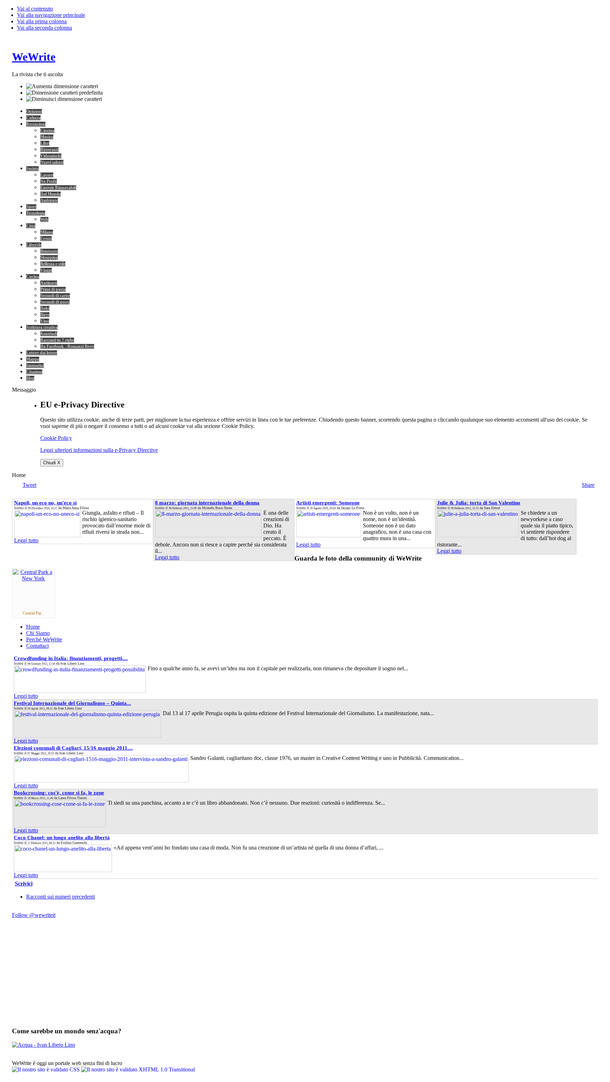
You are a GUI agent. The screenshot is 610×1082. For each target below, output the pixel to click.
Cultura (33, 117)
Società (32, 168)
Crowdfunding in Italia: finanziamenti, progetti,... (71, 658)
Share (588, 485)
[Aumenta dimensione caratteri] (62, 86)
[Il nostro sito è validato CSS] (46, 1069)
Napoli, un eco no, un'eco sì (45, 503)
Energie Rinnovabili (58, 187)
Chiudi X (51, 462)
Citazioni (34, 371)
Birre (44, 314)
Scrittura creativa (42, 327)
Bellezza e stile (52, 263)
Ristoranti (49, 149)
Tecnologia (35, 213)
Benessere (49, 251)
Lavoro (46, 175)
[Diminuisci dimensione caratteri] (64, 99)
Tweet (29, 485)
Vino (44, 321)
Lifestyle (33, 244)
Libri (44, 143)
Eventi (46, 238)
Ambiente (49, 200)
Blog (30, 378)
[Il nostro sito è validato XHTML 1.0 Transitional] (138, 1069)
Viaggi (46, 270)
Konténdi (48, 333)
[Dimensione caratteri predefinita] (64, 93)
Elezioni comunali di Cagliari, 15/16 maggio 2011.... (73, 748)
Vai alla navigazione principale (51, 15)
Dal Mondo (50, 194)
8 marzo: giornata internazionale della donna (207, 503)
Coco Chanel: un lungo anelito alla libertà (62, 837)
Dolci (44, 308)
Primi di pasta (53, 289)
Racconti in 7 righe (57, 340)
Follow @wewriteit (33, 915)
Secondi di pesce (55, 302)
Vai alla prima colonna (42, 21)
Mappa (32, 359)
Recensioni (36, 124)
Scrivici (23, 884)
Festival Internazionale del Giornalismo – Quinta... (72, 703)
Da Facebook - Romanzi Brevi (67, 346)
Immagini (35, 365)
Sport (31, 206)
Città (30, 225)
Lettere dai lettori (41, 352)
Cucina (32, 276)
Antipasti (48, 282)
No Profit (48, 181)
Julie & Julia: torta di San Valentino (478, 503)
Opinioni (34, 111)
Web (44, 219)
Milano (46, 232)
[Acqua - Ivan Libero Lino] (43, 1045)
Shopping (49, 257)
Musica (46, 136)
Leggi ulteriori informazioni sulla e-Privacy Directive (99, 450)
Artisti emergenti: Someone (328, 503)
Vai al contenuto (35, 9)
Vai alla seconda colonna (44, 28)
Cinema (47, 130)
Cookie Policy (56, 438)
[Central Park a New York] (33, 578)
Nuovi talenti (52, 162)
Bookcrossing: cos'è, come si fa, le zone (59, 793)
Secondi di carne (55, 295)
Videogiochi (50, 155)
